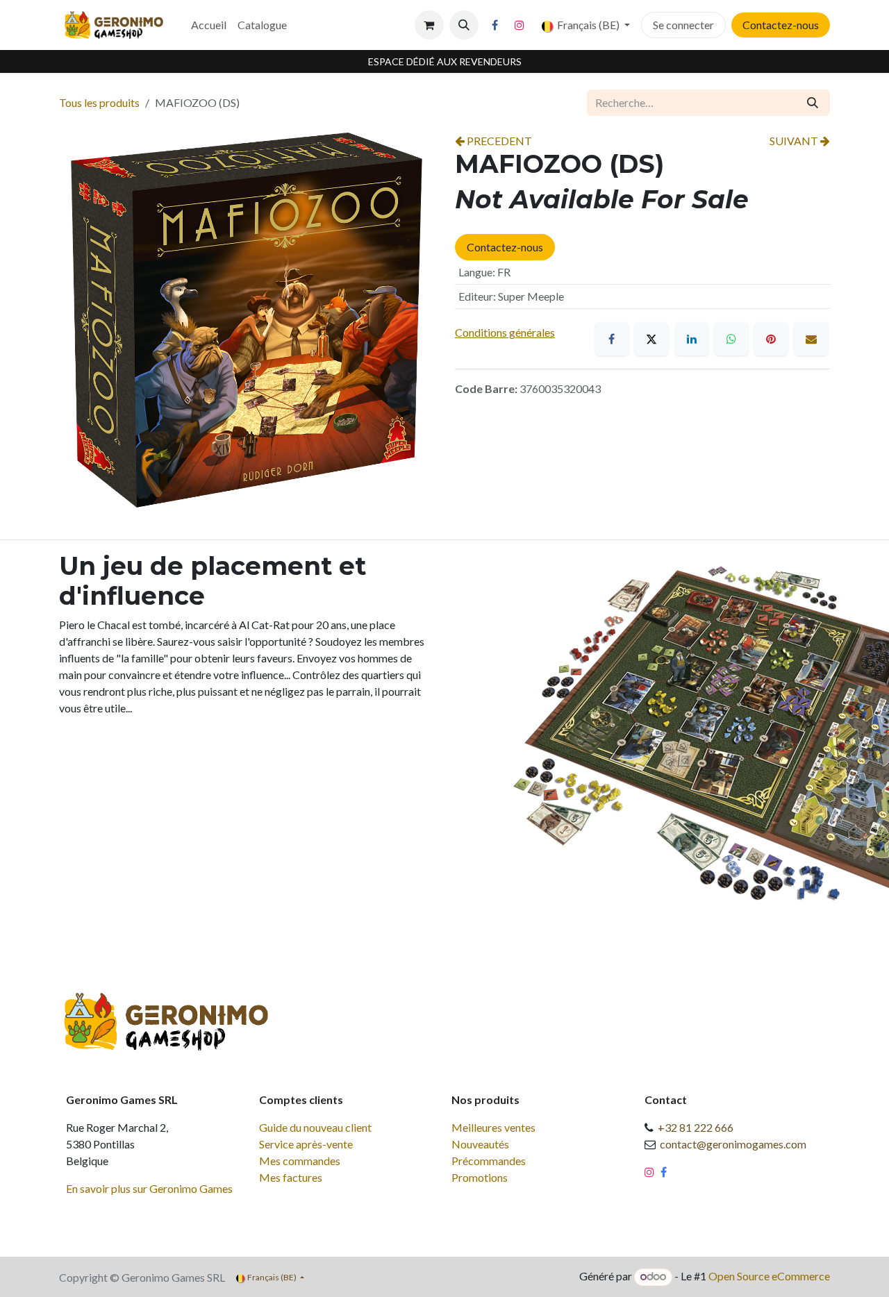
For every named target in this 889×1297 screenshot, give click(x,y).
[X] (651, 338)
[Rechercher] (812, 103)
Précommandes (488, 1160)
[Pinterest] (771, 338)
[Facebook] (495, 25)
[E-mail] (811, 338)
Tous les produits (99, 102)
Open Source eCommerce (769, 1275)
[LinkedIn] (691, 338)
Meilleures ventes (493, 1127)
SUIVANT (795, 140)
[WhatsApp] (731, 338)
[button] (464, 25)
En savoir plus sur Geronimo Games (149, 1188)
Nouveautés (480, 1143)
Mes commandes (299, 1160)
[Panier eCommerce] (429, 25)
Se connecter (683, 24)
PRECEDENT (498, 140)
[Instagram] (519, 25)
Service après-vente (306, 1143)
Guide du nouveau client (315, 1127)
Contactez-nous (780, 24)
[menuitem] (208, 25)
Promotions (479, 1177)
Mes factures (290, 1177)
